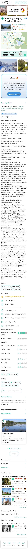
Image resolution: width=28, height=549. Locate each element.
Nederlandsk (16, 109)
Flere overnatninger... (20, 517)
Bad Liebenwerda (7, 289)
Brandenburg (6, 286)
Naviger (4, 545)
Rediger (23, 545)
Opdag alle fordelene (14, 94)
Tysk (22, 109)
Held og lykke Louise (8, 486)
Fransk (3, 109)
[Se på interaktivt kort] (14, 48)
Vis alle (14, 454)
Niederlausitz (15, 286)
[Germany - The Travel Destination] (16, 13)
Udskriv (9, 545)
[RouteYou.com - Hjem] (7, 2)
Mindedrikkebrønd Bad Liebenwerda (13, 524)
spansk (3, 111)
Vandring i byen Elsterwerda (10, 497)
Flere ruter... (23, 507)
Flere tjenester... (22, 534)
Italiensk (8, 109)
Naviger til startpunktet (12, 391)
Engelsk (21, 107)
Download (14, 545)
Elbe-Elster (17, 289)
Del (18, 545)
